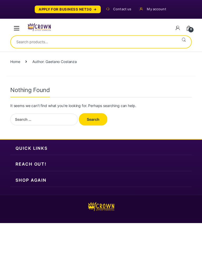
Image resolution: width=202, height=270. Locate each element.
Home (15, 61)
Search (183, 42)
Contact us (122, 9)
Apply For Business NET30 (65, 9)
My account (156, 9)
